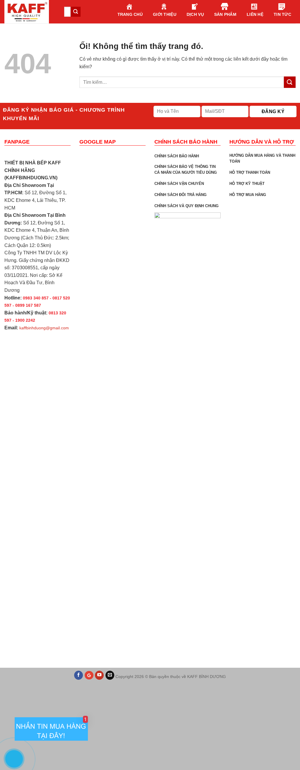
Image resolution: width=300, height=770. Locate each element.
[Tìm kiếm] (76, 12)
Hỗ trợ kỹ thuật (247, 183)
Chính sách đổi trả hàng (180, 194)
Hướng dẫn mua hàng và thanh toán (262, 158)
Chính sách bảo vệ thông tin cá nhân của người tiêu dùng (185, 169)
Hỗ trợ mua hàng (247, 194)
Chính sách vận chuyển (179, 183)
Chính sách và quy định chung (186, 206)
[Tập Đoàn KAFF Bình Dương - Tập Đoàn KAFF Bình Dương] (29, 11)
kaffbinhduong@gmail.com (44, 328)
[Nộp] (290, 82)
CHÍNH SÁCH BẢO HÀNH (176, 156)
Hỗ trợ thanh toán (249, 172)
